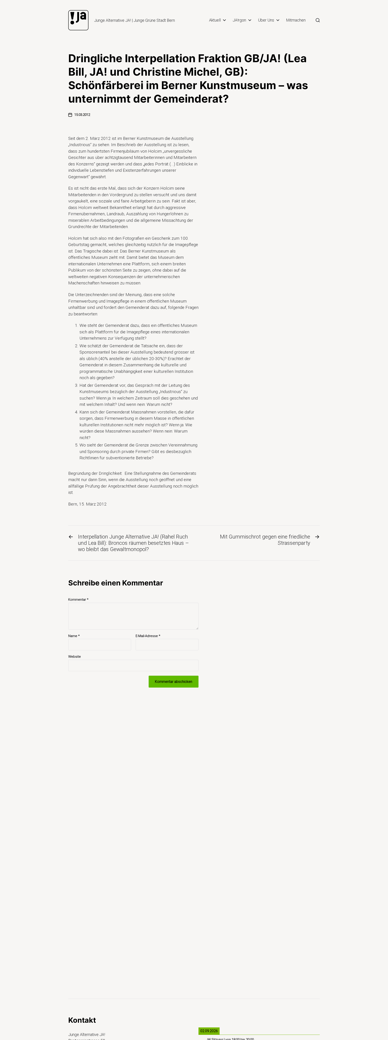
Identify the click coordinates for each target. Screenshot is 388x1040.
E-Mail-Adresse (148, 636)
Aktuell (215, 20)
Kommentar (78, 600)
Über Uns (266, 20)
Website (74, 657)
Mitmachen (296, 20)
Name (74, 636)
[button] (317, 20)
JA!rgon (239, 20)
